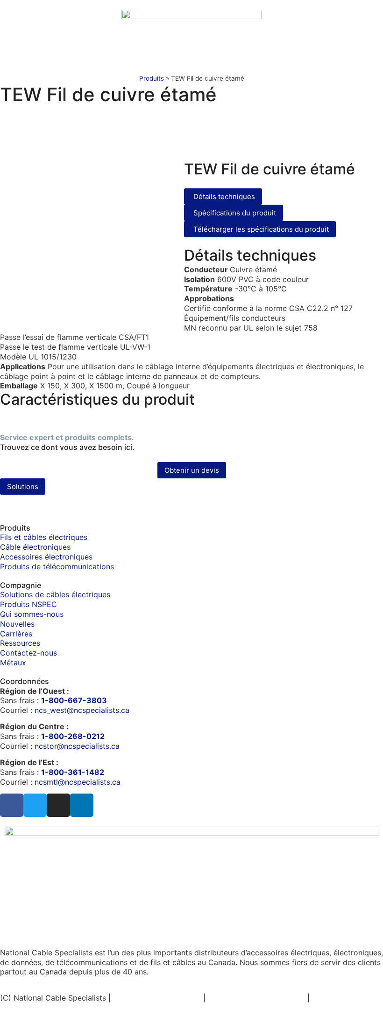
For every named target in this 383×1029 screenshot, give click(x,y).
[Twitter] (35, 805)
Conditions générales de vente (58, 1007)
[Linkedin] (81, 805)
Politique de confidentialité (256, 997)
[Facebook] (11, 805)
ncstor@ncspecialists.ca (77, 746)
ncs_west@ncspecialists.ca (82, 710)
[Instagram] (58, 805)
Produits (151, 78)
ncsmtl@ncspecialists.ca (78, 782)
